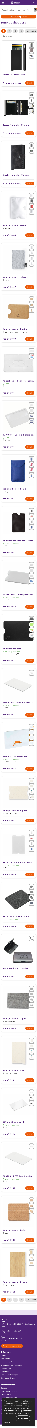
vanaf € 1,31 (9, 1240)
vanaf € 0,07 (9, 287)
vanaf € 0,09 (9, 339)
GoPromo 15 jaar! (8, 1378)
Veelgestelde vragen (9, 1375)
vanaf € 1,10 (9, 1134)
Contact (4, 1388)
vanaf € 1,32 (9, 1292)
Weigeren (7, 1422)
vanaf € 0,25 (9, 553)
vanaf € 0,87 (9, 976)
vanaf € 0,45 (9, 768)
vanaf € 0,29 (9, 607)
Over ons (4, 1355)
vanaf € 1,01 (9, 1080)
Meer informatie (9, 1418)
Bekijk (29, 83)
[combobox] (13, 10)
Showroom (5, 1359)
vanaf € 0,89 (9, 1028)
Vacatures (5, 1372)
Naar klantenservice (12, 1346)
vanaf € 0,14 (9, 393)
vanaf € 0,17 (9, 499)
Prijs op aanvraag (12, 83)
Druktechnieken (7, 1394)
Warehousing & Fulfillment (11, 1365)
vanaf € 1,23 (9, 1188)
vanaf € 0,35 (9, 714)
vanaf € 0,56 (9, 874)
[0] (34, 9)
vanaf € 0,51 (9, 820)
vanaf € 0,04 (9, 235)
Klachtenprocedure (9, 1391)
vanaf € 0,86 (9, 926)
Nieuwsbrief (6, 1368)
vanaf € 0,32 (9, 660)
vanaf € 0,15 (9, 447)
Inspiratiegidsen (8, 1362)
